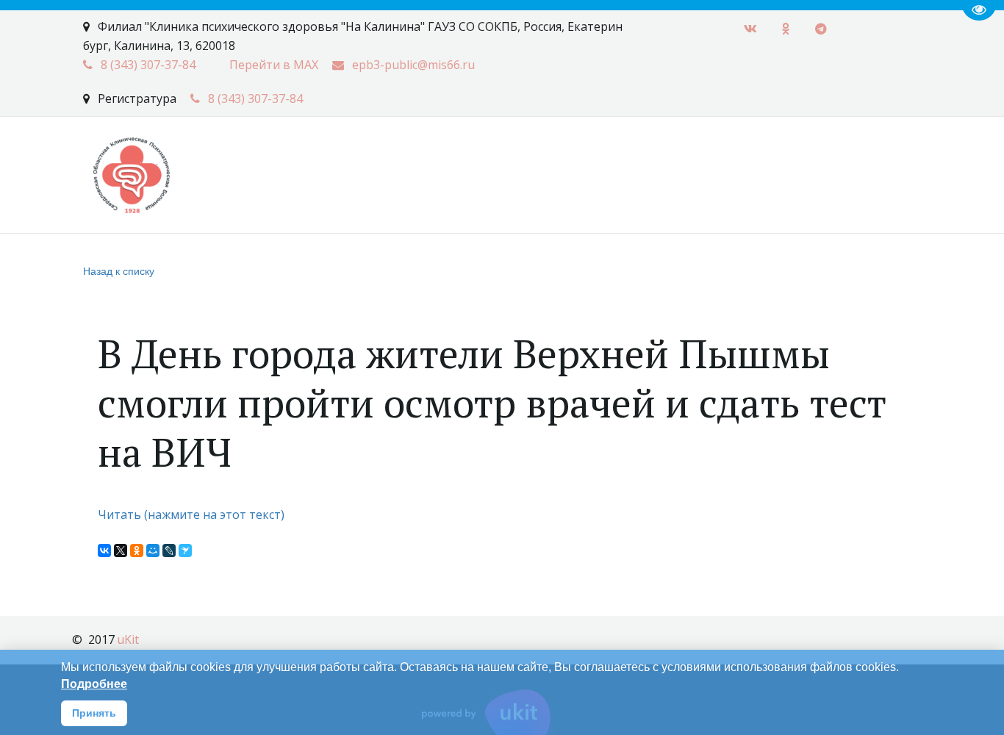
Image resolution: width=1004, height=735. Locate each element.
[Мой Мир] (152, 550)
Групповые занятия (821, 157)
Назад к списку (118, 270)
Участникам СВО (493, 157)
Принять (94, 713)
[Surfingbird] (185, 550)
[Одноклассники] (136, 550)
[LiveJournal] (169, 550)
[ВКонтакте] (104, 550)
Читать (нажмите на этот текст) (192, 514)
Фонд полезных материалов (653, 157)
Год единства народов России (328, 157)
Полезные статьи (161, 157)
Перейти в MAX (273, 65)
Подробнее (94, 684)
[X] (120, 550)
